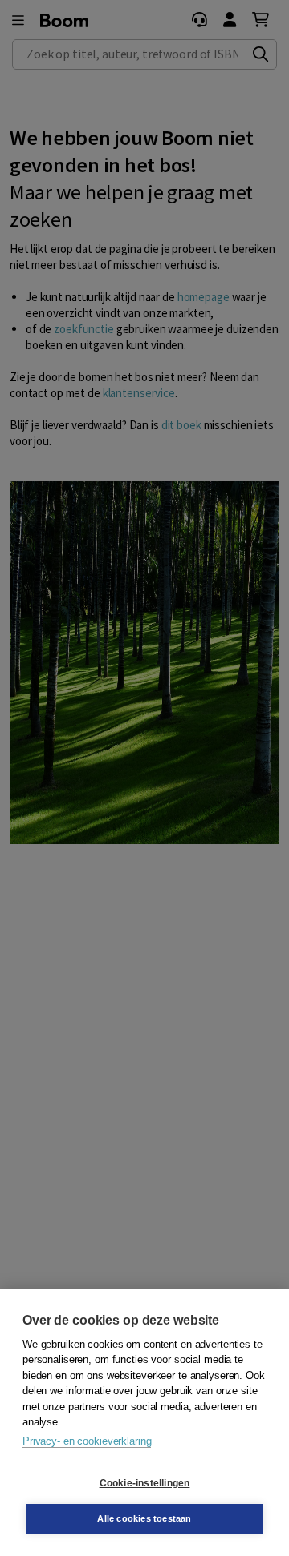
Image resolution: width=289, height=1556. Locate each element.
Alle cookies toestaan (144, 1518)
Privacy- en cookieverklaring (86, 1441)
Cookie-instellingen (145, 1483)
